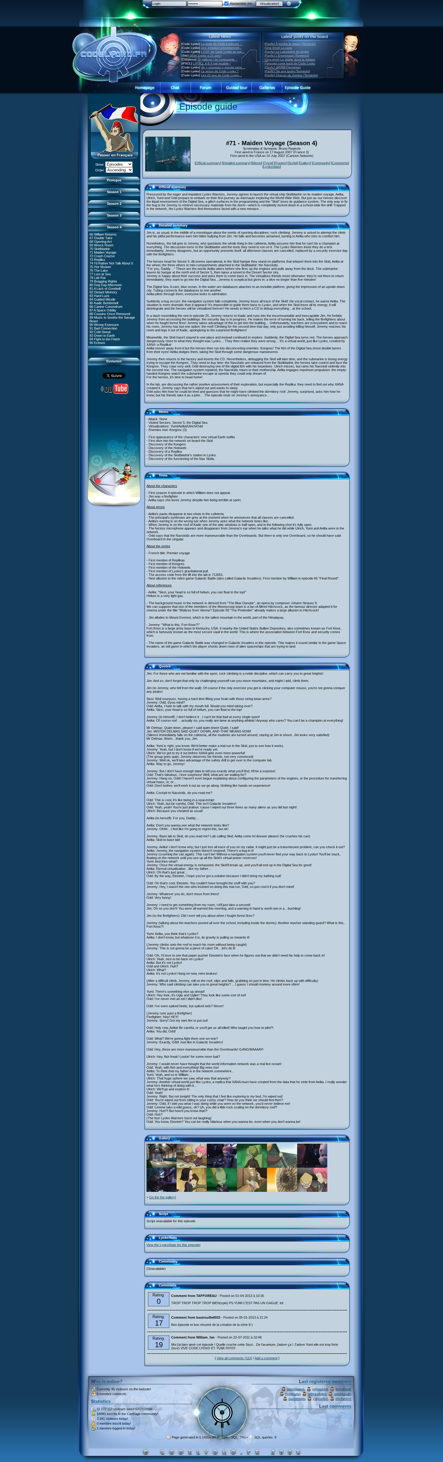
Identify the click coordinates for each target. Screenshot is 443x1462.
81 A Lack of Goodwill (105, 288)
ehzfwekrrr (343, 1399)
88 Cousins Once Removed (110, 314)
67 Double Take (101, 238)
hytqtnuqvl (292, 1394)
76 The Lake (99, 270)
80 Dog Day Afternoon (106, 285)
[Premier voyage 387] (222, 1190)
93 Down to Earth (102, 335)
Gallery (305, 163)
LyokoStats (271, 166)
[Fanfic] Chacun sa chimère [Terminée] (291, 75)
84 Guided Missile (102, 299)
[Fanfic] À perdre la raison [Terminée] (290, 43)
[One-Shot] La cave (278, 47)
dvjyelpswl (342, 1389)
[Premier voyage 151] (282, 1190)
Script (292, 163)
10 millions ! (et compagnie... (217, 59)
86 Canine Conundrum (106, 306)
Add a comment (266, 1358)
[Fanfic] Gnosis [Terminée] (283, 67)
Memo (256, 163)
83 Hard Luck (99, 296)
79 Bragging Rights (103, 281)
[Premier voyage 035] (312, 1190)
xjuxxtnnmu (296, 1399)
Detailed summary (236, 163)
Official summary (208, 163)
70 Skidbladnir (100, 249)
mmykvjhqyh (317, 1394)
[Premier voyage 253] (222, 1166)
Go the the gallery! (162, 1197)
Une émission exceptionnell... (221, 47)
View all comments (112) (234, 1358)
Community (321, 163)
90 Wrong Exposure (104, 324)
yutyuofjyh (320, 1399)
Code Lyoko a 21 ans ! (206, 55)
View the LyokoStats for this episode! (173, 1245)
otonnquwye (296, 1389)
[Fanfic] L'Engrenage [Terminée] (287, 55)
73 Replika (97, 259)
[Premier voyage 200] (161, 1190)
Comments (340, 163)
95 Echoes (97, 343)
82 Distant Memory (103, 292)
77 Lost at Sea (100, 274)
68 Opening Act (101, 241)
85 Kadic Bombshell (104, 303)
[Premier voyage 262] (252, 1190)
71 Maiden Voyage (103, 252)
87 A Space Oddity (103, 310)
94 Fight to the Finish (105, 339)
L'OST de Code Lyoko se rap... (222, 51)
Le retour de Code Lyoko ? (220, 71)
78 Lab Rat (97, 278)
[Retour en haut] (151, 190)
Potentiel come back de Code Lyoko (290, 63)
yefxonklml (320, 1389)
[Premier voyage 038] (192, 1166)
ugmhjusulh (342, 1394)
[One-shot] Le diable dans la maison (290, 59)
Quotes (280, 163)
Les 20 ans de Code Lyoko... (221, 75)
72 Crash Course (102, 256)
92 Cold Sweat (100, 332)
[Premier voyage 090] (192, 1190)
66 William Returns (103, 234)
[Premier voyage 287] (312, 1166)
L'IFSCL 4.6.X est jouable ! (212, 63)
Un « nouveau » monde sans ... (223, 67)
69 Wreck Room (101, 245)
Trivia (268, 163)
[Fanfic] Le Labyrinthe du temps (287, 51)
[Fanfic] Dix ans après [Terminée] (287, 71)
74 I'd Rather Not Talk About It (111, 263)
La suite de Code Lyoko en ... (222, 43)
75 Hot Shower (100, 267)
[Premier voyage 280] (282, 1166)
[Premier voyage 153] (252, 1166)
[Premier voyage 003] (161, 1166)
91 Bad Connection (103, 328)
